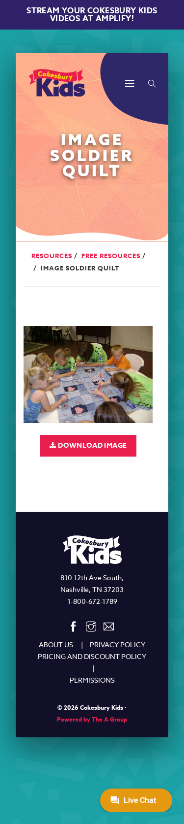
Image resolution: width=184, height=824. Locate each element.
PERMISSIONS (92, 680)
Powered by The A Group (92, 719)
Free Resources (110, 255)
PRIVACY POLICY (117, 644)
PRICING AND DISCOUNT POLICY (92, 656)
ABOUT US (56, 644)
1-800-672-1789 (92, 601)
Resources (51, 255)
